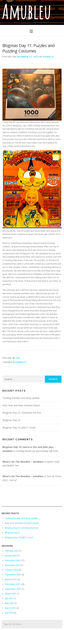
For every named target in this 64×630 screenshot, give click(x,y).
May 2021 (9, 603)
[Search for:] (23, 379)
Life (18, 358)
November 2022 (12, 565)
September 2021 (13, 589)
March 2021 (10, 608)
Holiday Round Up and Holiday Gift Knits (37, 451)
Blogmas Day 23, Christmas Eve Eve (21, 412)
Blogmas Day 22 (11, 420)
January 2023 (11, 555)
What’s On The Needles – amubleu (22, 461)
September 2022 (13, 574)
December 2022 (12, 560)
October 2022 (11, 569)
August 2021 (10, 593)
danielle (48, 56)
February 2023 (12, 550)
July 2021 (9, 598)
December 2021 (12, 584)
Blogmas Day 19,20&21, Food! (18, 427)
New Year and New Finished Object (21, 405)
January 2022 (11, 579)
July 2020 (9, 612)
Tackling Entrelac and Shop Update (20, 398)
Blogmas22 (20, 362)
